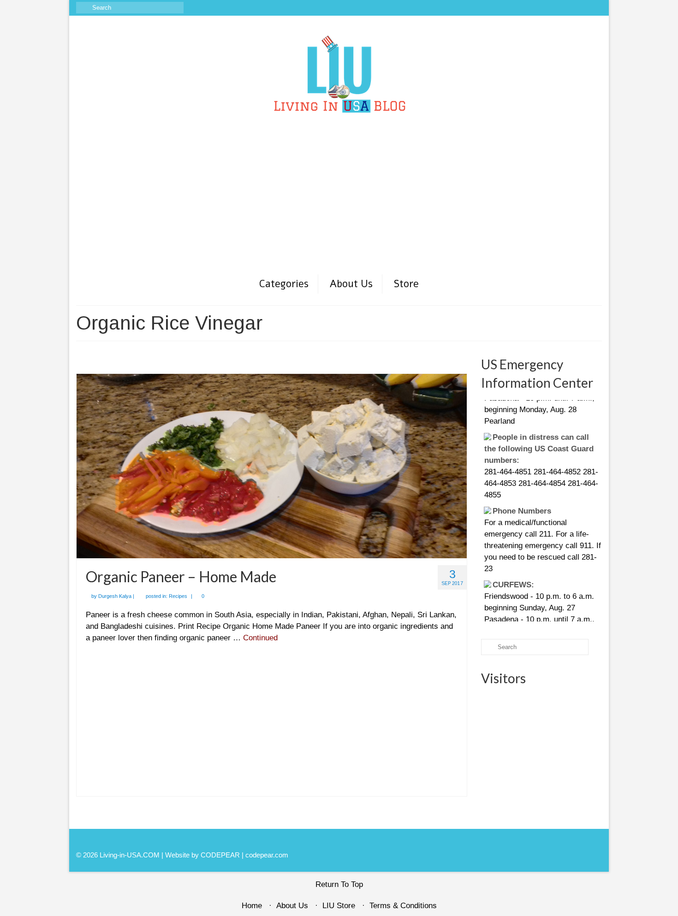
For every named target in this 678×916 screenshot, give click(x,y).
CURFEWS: (513, 568)
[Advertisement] (339, 204)
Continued (260, 637)
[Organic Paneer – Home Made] (272, 465)
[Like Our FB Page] (541, 8)
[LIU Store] (582, 8)
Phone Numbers (522, 494)
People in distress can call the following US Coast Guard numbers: (539, 432)
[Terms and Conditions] (595, 8)
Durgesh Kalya (114, 596)
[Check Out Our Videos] (555, 8)
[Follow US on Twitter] (568, 8)
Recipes (178, 596)
